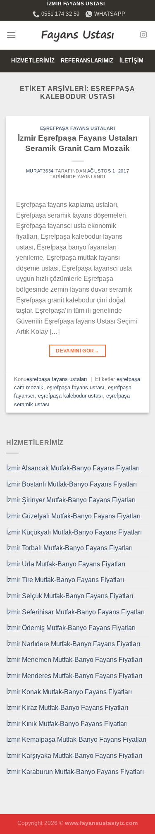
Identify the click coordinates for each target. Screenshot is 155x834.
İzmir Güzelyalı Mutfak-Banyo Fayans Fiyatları (73, 516)
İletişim (131, 61)
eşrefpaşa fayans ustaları (77, 128)
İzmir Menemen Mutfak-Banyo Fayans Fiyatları (74, 659)
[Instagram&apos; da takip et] (143, 35)
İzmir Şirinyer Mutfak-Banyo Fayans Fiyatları (71, 499)
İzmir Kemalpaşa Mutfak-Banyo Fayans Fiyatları (76, 739)
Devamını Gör (77, 351)
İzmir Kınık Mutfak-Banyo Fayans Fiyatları (67, 723)
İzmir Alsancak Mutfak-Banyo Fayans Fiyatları (73, 468)
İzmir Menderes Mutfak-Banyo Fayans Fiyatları (74, 675)
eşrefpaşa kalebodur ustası (70, 396)
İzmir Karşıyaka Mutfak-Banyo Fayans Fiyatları (74, 755)
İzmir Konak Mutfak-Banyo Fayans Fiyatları (69, 691)
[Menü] (11, 35)
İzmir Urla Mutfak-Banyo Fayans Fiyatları (65, 564)
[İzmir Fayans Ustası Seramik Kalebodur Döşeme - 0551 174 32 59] (78, 35)
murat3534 (40, 170)
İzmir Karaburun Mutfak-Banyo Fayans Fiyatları (75, 771)
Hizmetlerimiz (33, 61)
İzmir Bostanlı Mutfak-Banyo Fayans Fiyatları (71, 484)
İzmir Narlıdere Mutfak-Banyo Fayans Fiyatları (73, 643)
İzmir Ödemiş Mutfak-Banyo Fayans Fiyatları (71, 627)
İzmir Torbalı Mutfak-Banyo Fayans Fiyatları (69, 547)
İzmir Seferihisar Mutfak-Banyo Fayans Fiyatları (75, 612)
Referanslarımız (87, 61)
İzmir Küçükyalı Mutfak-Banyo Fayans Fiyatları (74, 532)
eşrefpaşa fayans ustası (76, 387)
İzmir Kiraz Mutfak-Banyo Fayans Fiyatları (67, 707)
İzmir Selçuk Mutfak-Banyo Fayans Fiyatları (69, 595)
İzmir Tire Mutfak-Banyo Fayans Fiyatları (65, 579)
